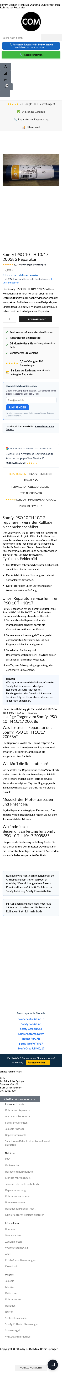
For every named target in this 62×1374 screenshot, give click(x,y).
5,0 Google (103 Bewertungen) (31, 103)
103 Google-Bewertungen (33, 264)
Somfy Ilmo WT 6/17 (31, 1043)
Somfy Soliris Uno (31, 1024)
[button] (5, 66)
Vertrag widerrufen (31, 1368)
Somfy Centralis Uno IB (31, 1019)
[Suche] (51, 37)
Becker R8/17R (31, 1038)
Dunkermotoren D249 (31, 1033)
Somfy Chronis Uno (31, 1028)
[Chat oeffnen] (53, 1365)
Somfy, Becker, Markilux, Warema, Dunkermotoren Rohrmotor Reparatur (30, 6)
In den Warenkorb (37, 319)
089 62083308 (8, 1090)
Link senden (17, 407)
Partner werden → (38, 1062)
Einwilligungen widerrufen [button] (31, 1357)
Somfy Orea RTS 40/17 (31, 1048)
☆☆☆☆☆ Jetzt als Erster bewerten (20, 275)
